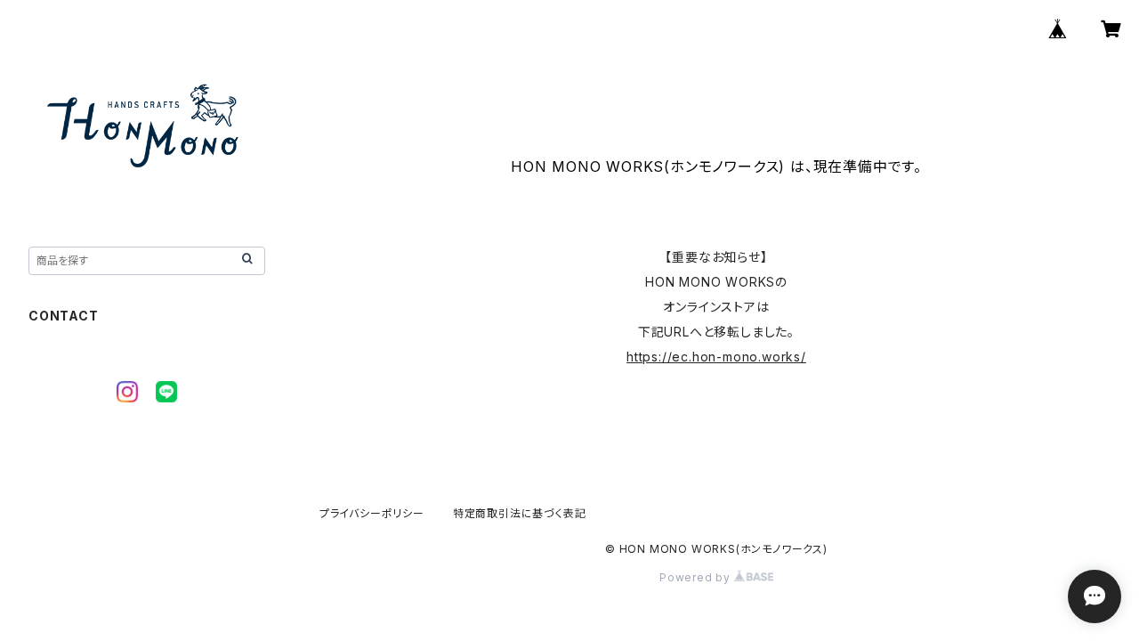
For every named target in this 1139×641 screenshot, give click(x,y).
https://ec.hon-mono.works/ (716, 356)
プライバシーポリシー (371, 513)
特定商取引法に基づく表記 (519, 513)
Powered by (696, 577)
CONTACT (63, 315)
